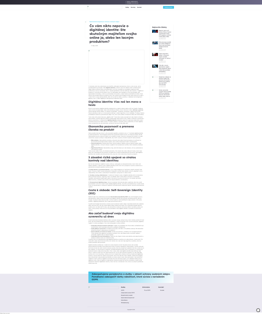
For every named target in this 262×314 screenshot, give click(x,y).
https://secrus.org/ (5, 313)
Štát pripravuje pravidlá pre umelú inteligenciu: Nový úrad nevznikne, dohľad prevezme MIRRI (165, 45)
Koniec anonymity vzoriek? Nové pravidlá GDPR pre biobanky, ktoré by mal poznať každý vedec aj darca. (165, 93)
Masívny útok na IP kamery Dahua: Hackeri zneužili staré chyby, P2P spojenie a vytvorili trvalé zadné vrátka (165, 33)
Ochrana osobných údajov (112, 21)
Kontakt (139, 7)
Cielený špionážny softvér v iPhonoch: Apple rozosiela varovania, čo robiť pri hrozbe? (165, 57)
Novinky (133, 7)
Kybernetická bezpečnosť (97, 21)
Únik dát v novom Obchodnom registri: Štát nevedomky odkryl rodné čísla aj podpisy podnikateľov (165, 68)
